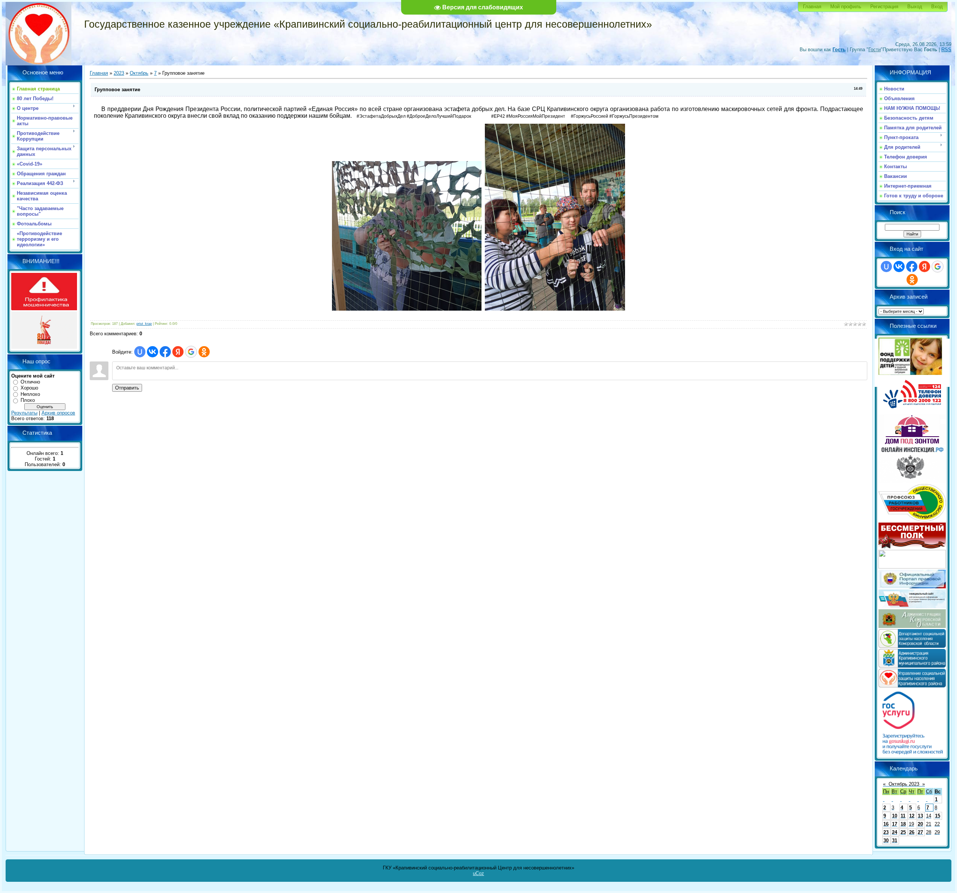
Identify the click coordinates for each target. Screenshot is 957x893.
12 (911, 816)
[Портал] (912, 586)
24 (894, 832)
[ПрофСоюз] (912, 520)
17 (894, 824)
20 (920, 824)
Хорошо (29, 388)
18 (903, 824)
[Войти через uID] (139, 351)
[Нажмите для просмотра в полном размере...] (406, 309)
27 (920, 832)
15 (937, 816)
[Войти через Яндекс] (178, 351)
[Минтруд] (912, 567)
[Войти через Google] (191, 352)
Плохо (28, 400)
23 (886, 832)
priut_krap (144, 324)
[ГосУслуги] (912, 754)
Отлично (30, 382)
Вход (937, 6)
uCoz (478, 873)
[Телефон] (912, 412)
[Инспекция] (912, 481)
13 (920, 816)
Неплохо (30, 394)
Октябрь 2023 (904, 784)
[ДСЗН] (912, 646)
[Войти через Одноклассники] (204, 351)
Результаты (24, 413)
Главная (812, 6)
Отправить (127, 388)
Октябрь (139, 73)
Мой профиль (845, 6)
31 (894, 840)
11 (903, 816)
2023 (119, 73)
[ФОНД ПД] (910, 373)
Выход (914, 6)
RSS (946, 49)
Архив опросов (58, 413)
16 (886, 824)
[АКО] (912, 626)
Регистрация (884, 6)
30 (886, 840)
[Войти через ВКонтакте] (152, 351)
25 (903, 832)
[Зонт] (912, 443)
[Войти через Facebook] (165, 351)
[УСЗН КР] (912, 686)
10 (894, 816)
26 (911, 832)
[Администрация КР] (912, 666)
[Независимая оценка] (912, 606)
